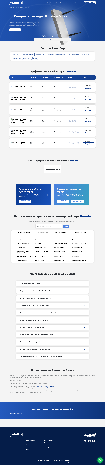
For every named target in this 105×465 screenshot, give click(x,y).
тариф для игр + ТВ (42, 388)
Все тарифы (16, 54)
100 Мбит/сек (86, 54)
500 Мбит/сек (27, 58)
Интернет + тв (40, 54)
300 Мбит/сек (17, 58)
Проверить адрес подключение (53, 36)
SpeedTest (73, 2)
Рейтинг (57, 2)
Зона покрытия (48, 447)
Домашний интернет (28, 54)
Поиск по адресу (35, 2)
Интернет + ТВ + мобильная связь (56, 54)
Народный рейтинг (48, 440)
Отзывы (67, 2)
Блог (27, 449)
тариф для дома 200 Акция (45, 386)
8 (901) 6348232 (91, 2)
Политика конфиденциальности (62, 460)
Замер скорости (30, 447)
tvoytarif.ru (15, 2)
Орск (11, 4)
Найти (66, 226)
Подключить (15, 29)
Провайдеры (50, 2)
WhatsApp (85, 441)
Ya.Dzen (93, 441)
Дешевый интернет (73, 54)
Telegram (89, 441)
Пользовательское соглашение (43, 460)
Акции (62, 2)
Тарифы (43, 2)
